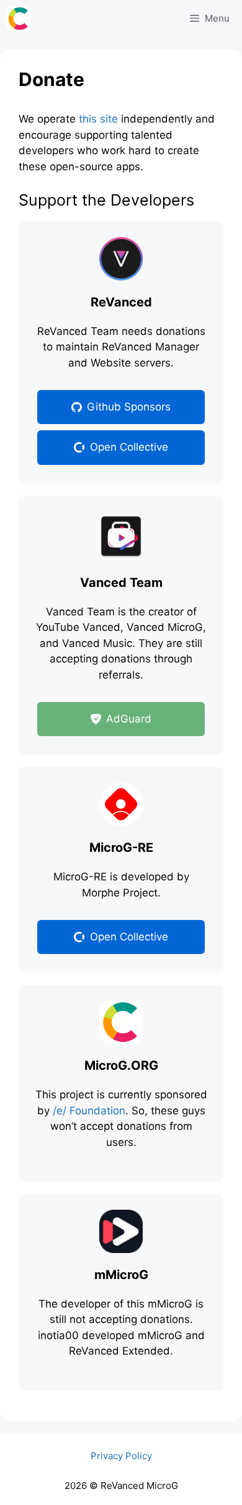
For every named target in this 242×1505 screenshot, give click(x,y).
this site (98, 119)
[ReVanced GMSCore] (21, 18)
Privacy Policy (121, 1456)
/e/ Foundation (89, 1110)
